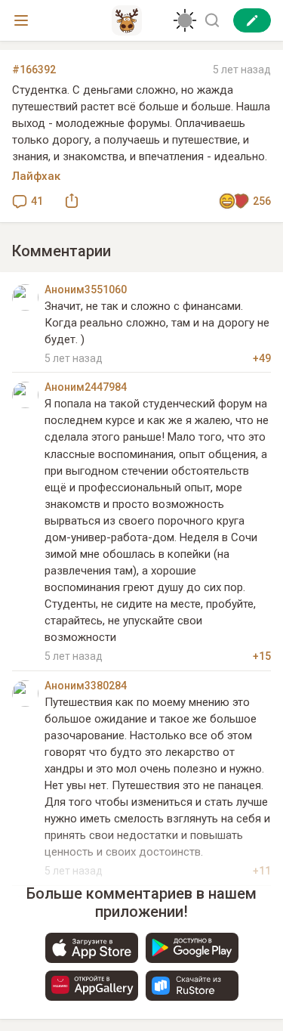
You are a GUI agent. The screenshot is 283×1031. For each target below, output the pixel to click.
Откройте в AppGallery (91, 986)
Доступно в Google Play (192, 948)
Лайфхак (36, 176)
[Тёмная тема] (185, 20)
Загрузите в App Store (91, 948)
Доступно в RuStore (192, 986)
